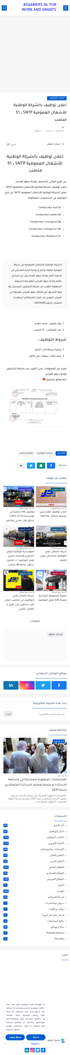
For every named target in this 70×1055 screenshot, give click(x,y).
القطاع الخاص (26, 453)
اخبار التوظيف (34, 831)
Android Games (34, 932)
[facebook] (59, 685)
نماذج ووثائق (34, 926)
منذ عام (61, 775)
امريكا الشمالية (34, 896)
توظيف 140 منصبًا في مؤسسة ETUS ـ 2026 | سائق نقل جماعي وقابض (20, 516)
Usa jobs (34, 938)
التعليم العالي (34, 855)
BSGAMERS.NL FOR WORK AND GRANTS (39, 7)
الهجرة (34, 890)
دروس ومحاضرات (34, 902)
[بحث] (4, 8)
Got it (36, 1037)
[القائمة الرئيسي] (65, 8)
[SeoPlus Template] (63, 1040)
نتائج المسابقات (34, 920)
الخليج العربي (34, 861)
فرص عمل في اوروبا (34, 914)
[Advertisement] (35, 54)
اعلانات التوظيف (56, 98)
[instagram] (26, 685)
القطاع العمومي (34, 879)
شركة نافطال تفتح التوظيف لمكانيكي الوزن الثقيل (53, 556)
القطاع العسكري (34, 873)
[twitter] (43, 685)
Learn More (15, 1037)
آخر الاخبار (34, 825)
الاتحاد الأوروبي (34, 843)
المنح (34, 884)
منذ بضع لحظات (57, 508)
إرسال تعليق (55, 634)
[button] (51, 466)
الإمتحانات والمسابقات (34, 849)
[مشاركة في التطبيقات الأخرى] (21, 466)
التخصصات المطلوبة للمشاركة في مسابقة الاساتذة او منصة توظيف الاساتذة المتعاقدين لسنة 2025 (36, 785)
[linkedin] (11, 685)
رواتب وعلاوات (34, 908)
